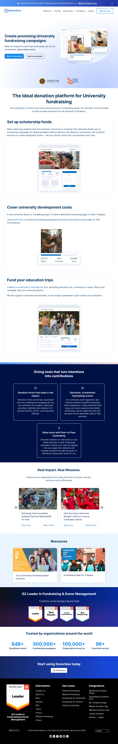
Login (90, 11)
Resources (67, 11)
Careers (39, 702)
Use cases (68, 685)
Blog (38, 698)
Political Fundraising (71, 691)
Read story (26, 525)
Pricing (57, 11)
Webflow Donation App (99, 710)
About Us (40, 694)
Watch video (48, 525)
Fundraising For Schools (72, 702)
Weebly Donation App (98, 706)
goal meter (18, 219)
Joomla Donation (96, 714)
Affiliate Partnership (44, 716)
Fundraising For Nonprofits (73, 698)
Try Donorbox (59, 670)
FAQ (37, 705)
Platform (47, 11)
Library (39, 720)
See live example (35, 56)
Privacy (39, 713)
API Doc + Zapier (96, 717)
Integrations (96, 685)
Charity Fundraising (70, 705)
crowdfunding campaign (28, 287)
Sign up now (104, 11)
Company (80, 11)
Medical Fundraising (71, 694)
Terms (38, 709)
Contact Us (41, 691)
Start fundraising (14, 56)
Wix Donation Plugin (98, 702)
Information (43, 685)
